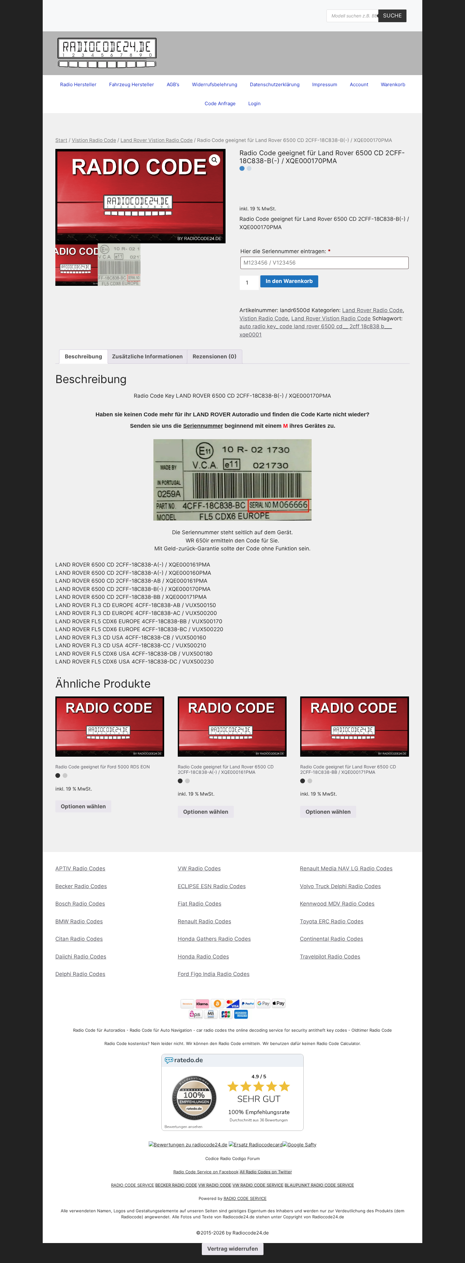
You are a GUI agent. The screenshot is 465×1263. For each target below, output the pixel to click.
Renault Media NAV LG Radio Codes (346, 868)
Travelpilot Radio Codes (330, 956)
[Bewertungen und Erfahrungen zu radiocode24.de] (188, 1145)
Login (254, 103)
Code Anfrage (220, 103)
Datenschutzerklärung (275, 84)
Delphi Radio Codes (80, 974)
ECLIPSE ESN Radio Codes (212, 886)
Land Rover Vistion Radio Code (157, 140)
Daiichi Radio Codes (80, 956)
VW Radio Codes (199, 868)
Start (61, 140)
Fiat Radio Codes (199, 904)
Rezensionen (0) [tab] (215, 356)
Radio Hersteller (78, 84)
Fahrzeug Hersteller (131, 84)
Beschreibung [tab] (83, 356)
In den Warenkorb (289, 281)
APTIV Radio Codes (80, 868)
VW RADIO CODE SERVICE (257, 1185)
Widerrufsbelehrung (214, 84)
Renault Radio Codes (204, 921)
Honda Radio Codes (203, 956)
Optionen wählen (83, 806)
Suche (392, 15)
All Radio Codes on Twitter (266, 1171)
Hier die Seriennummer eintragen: (285, 251)
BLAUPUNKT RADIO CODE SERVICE (319, 1185)
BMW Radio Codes (79, 921)
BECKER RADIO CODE (176, 1185)
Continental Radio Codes (331, 939)
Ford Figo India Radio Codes (214, 974)
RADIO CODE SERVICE (132, 1185)
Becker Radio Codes (81, 886)
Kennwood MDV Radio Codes (337, 904)
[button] (214, 160)
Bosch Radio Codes (80, 904)
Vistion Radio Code (94, 140)
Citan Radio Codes (79, 939)
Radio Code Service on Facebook (206, 1171)
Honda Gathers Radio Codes (214, 939)
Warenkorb (393, 84)
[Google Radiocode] (299, 1145)
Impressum (324, 84)
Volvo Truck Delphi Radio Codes (340, 886)
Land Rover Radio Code (372, 310)
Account (359, 84)
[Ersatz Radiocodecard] (255, 1145)
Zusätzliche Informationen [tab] (147, 356)
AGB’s (173, 84)
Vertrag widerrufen (232, 1249)
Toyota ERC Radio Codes (331, 921)
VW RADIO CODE (214, 1185)
